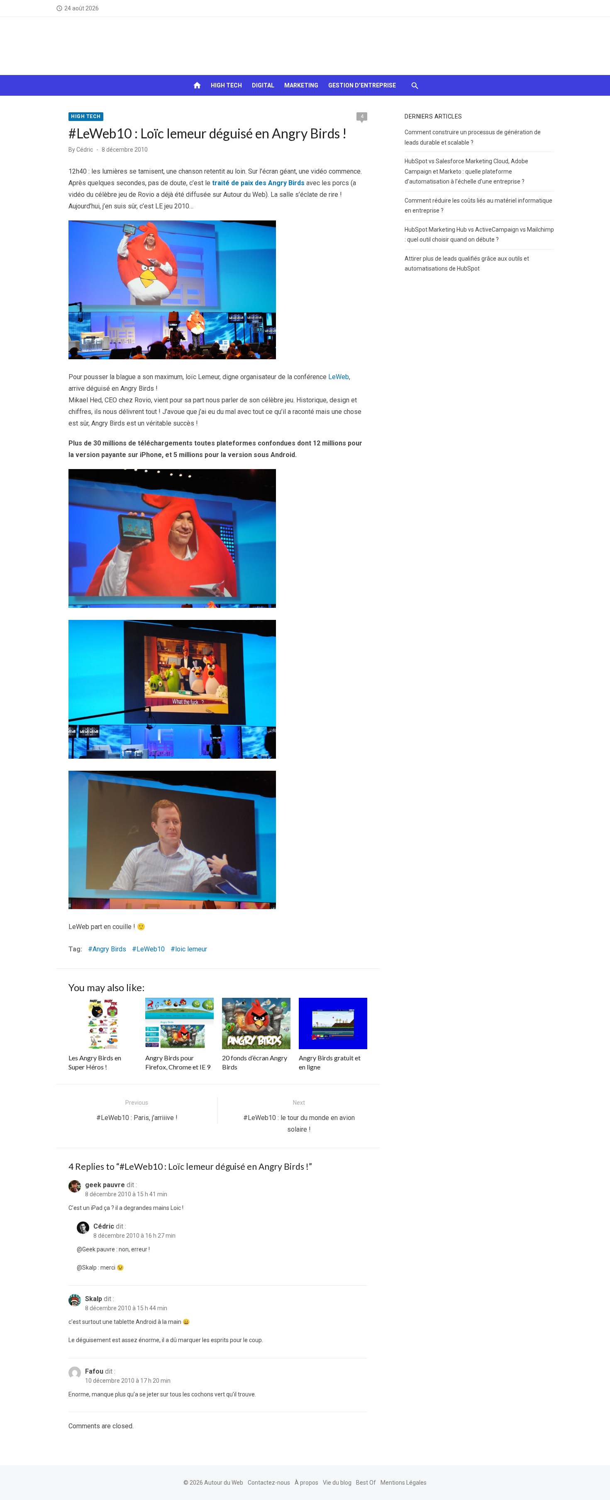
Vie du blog (337, 1482)
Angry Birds (109, 949)
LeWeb (338, 377)
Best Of (366, 1482)
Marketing (301, 85)
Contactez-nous (269, 1482)
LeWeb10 (151, 949)
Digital (263, 85)
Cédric (84, 149)
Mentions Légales (404, 1482)
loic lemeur (191, 949)
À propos (306, 1482)
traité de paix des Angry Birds (258, 183)
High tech (226, 85)
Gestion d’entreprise (362, 85)
